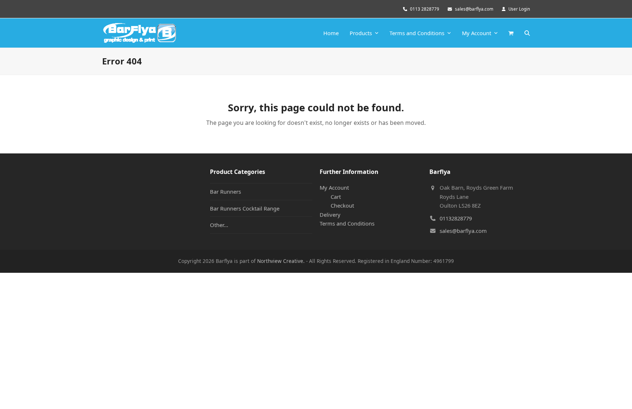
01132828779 (456, 218)
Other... (219, 224)
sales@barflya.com (474, 9)
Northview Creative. (281, 260)
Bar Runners (225, 191)
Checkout (342, 205)
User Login (519, 9)
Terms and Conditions (347, 223)
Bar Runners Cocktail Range (244, 208)
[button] (511, 33)
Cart (336, 196)
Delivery (330, 214)
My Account (334, 187)
